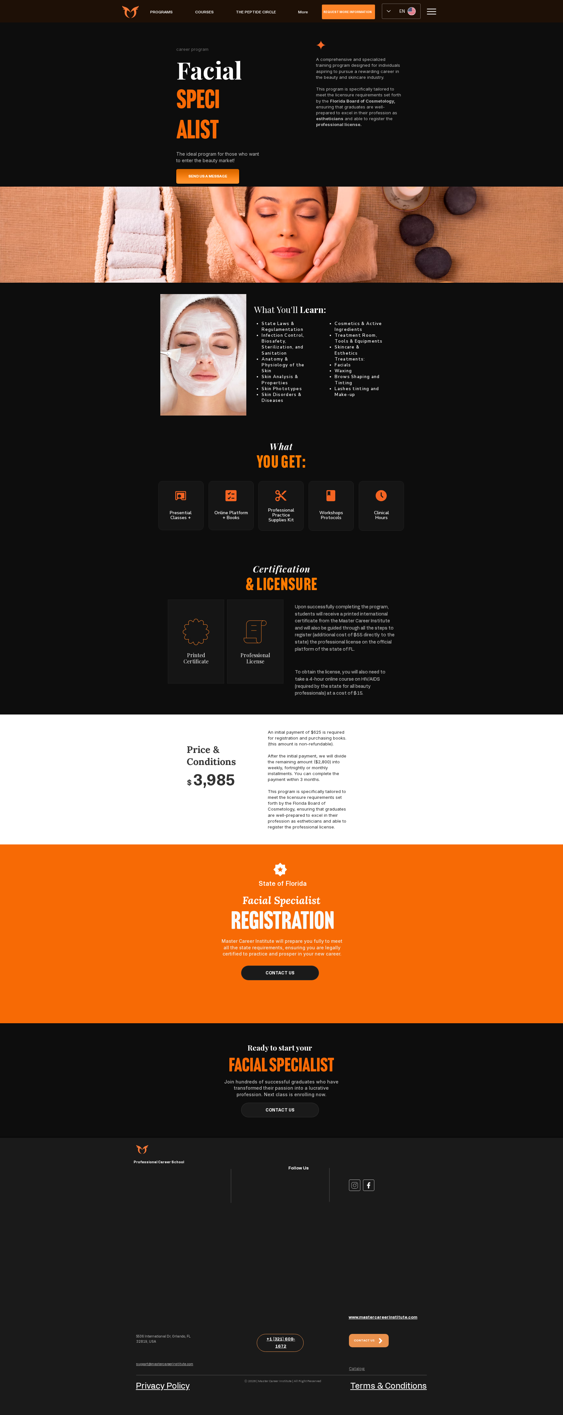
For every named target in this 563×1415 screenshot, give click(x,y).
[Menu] (431, 11)
